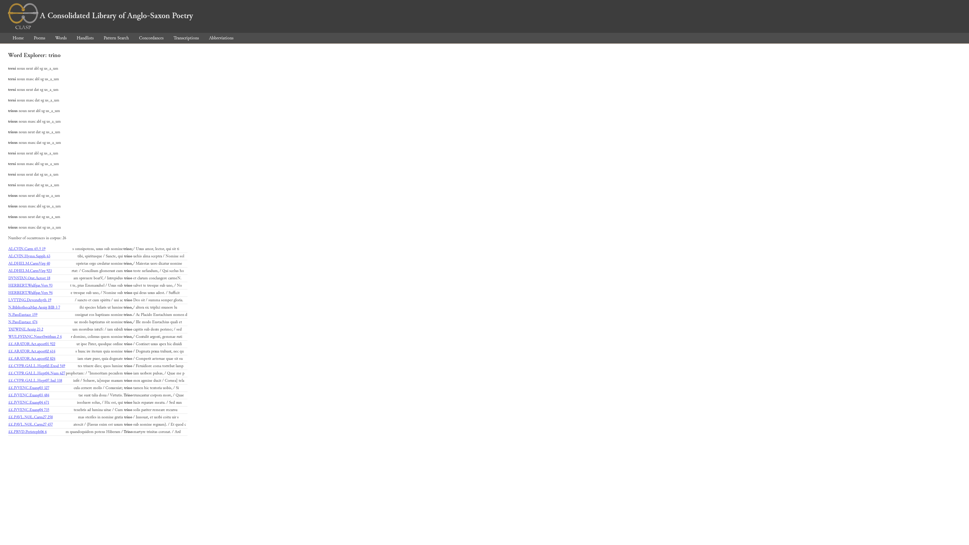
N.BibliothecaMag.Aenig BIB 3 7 (34, 307)
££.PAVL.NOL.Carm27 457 (30, 424)
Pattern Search (116, 38)
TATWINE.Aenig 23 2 (25, 329)
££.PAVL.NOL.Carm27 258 (30, 417)
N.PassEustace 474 (22, 322)
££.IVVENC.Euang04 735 (28, 410)
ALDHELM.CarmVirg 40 (29, 263)
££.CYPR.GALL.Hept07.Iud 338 (35, 381)
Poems (39, 38)
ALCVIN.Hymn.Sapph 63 (29, 256)
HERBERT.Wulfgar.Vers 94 (30, 293)
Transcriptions (186, 38)
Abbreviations (221, 38)
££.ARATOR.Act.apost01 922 (31, 344)
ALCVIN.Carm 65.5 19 (26, 249)
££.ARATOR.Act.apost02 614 (31, 351)
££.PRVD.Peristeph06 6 (27, 432)
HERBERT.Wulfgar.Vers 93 (30, 285)
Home (18, 38)
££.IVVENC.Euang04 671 (28, 402)
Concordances (151, 38)
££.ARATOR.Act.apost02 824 (31, 359)
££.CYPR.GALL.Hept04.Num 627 (36, 373)
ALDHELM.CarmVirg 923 (30, 271)
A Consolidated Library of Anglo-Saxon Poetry (116, 15)
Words (61, 38)
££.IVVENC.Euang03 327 (28, 388)
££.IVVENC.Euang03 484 (28, 395)
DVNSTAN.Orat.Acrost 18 (29, 278)
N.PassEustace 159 (22, 315)
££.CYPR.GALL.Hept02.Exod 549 (36, 366)
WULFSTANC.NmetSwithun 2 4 (35, 337)
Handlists (85, 38)
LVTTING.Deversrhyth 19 (29, 300)
